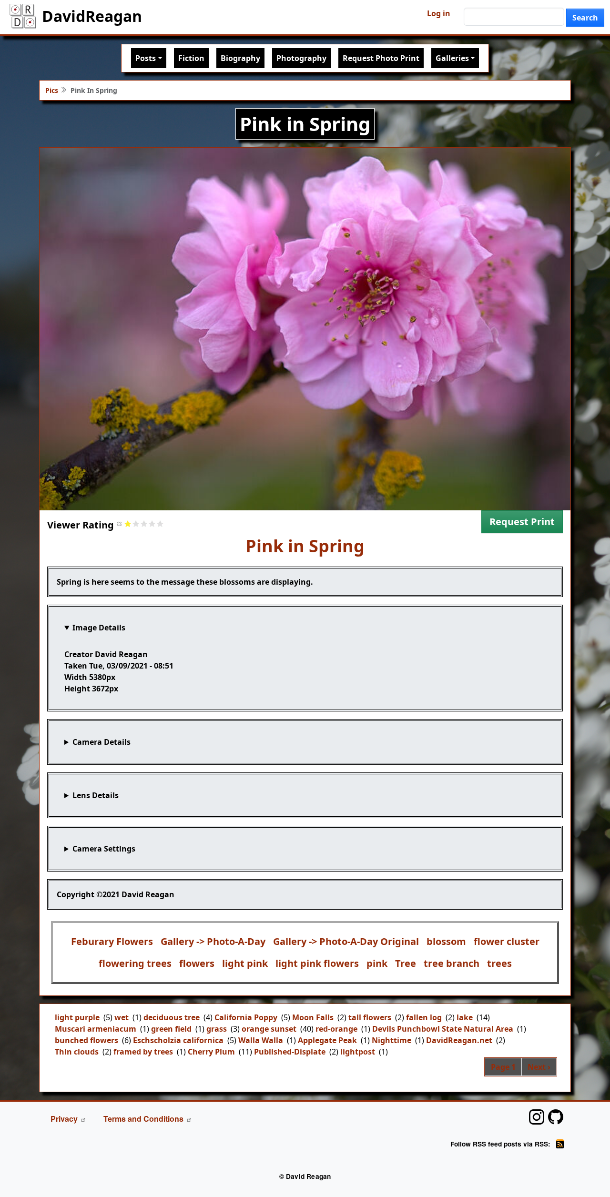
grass (216, 1029)
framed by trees (143, 1051)
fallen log (424, 1017)
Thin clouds (77, 1051)
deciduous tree (171, 1017)
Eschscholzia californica (178, 1040)
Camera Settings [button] (103, 848)
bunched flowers (86, 1040)
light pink (245, 963)
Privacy (64, 1118)
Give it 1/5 (128, 523)
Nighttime (391, 1040)
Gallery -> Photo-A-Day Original (346, 941)
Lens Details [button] (95, 795)
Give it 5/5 (160, 523)
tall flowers (369, 1017)
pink (376, 963)
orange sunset (269, 1029)
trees (499, 963)
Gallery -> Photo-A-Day (213, 941)
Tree (405, 963)
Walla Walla (260, 1040)
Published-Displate (289, 1051)
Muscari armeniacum (95, 1029)
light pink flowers (317, 963)
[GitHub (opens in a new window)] (555, 1117)
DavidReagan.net (459, 1040)
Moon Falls (313, 1017)
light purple (77, 1017)
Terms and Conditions (143, 1118)
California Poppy (245, 1017)
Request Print (522, 521)
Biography (240, 58)
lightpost (357, 1051)
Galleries (452, 58)
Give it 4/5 (152, 523)
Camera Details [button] (101, 742)
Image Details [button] (98, 627)
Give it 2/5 (136, 523)
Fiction (191, 58)
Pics (51, 90)
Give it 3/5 (144, 523)
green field (171, 1029)
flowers (196, 963)
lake (465, 1017)
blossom (446, 941)
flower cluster (506, 941)
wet (121, 1017)
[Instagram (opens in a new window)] (536, 1117)
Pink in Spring (305, 546)
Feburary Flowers (112, 941)
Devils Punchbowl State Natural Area (442, 1029)
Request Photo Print (381, 58)
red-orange (336, 1029)
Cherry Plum (211, 1051)
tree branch (451, 963)
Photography (301, 58)
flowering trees (135, 963)
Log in (438, 13)
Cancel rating (120, 523)
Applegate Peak (327, 1040)
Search (585, 17)
